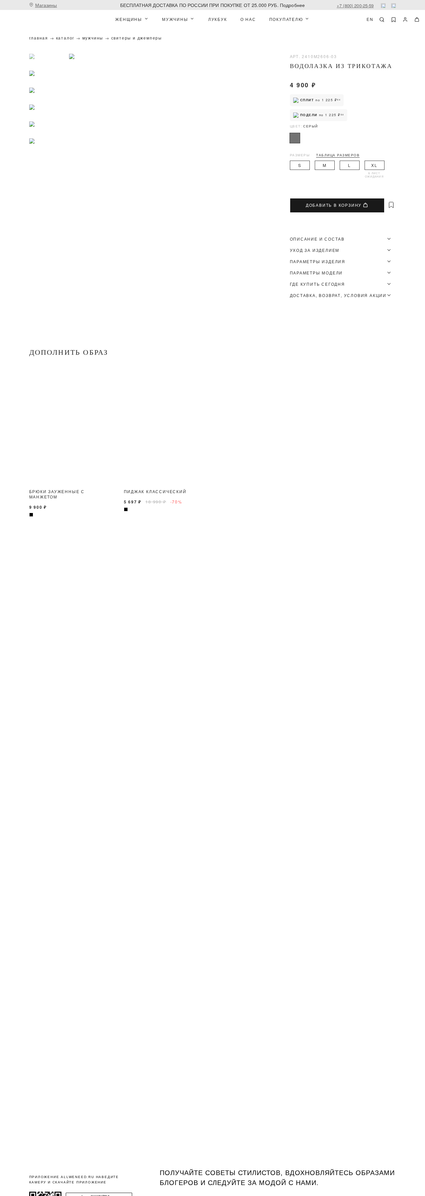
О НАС (248, 19)
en (370, 19)
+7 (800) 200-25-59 (355, 5)
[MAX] (393, 5)
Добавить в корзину (334, 205)
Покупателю (286, 19)
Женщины (128, 19)
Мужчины (175, 19)
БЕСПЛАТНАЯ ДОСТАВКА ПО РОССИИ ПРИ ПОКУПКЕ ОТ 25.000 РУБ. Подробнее (212, 5)
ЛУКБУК (217, 19)
